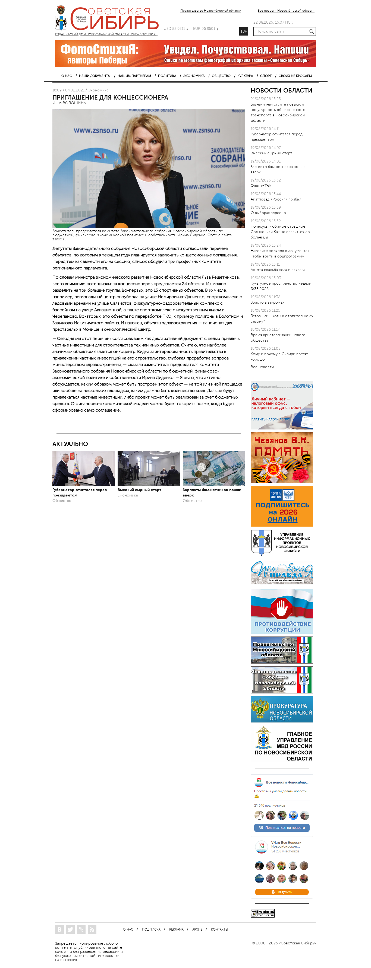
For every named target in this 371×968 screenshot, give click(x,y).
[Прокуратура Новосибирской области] (282, 721)
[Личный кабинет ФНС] (282, 428)
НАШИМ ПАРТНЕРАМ (134, 76)
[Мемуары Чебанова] (282, 482)
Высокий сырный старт (139, 490)
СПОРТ (266, 76)
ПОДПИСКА (151, 929)
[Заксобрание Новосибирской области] (282, 692)
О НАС (66, 76)
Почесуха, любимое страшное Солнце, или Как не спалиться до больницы (280, 231)
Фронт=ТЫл (261, 186)
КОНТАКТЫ (219, 929)
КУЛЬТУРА (245, 76)
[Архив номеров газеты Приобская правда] (282, 585)
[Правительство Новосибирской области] (282, 662)
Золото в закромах (267, 302)
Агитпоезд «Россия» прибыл (276, 199)
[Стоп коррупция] (282, 633)
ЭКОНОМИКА (194, 76)
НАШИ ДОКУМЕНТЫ (95, 76)
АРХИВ (197, 929)
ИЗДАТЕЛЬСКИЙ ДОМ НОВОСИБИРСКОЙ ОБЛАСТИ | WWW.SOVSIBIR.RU (109, 19)
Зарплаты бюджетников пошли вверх (212, 492)
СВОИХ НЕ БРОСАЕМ (295, 76)
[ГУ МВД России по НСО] (282, 761)
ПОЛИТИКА (167, 76)
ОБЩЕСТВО (221, 76)
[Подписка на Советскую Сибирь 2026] (282, 525)
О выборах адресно (268, 213)
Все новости (262, 367)
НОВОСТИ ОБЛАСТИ (282, 90)
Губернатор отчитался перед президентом (79, 492)
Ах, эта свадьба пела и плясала (278, 270)
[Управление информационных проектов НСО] (282, 555)
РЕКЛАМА (176, 929)
